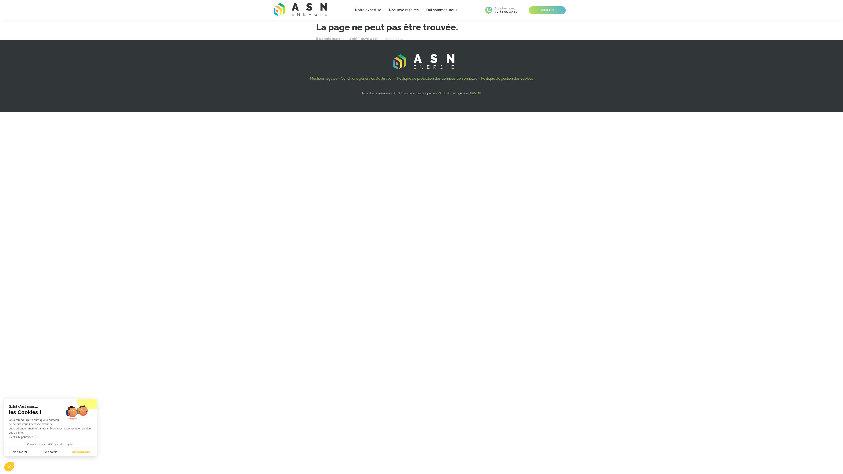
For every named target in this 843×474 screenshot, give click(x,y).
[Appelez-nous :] (488, 10)
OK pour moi (81, 452)
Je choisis (50, 452)
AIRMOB (475, 93)
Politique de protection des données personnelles (437, 78)
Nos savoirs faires (404, 10)
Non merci (20, 452)
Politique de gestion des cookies (507, 78)
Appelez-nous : (505, 8)
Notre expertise (368, 10)
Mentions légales (323, 78)
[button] (9, 466)
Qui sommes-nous (441, 10)
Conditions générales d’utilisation (367, 78)
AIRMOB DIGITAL (445, 93)
